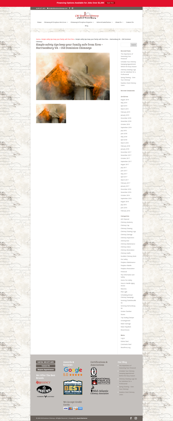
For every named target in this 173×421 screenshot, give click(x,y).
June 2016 (124, 208)
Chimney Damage (126, 234)
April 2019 (124, 106)
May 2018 (124, 137)
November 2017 (126, 155)
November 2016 (126, 192)
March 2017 (124, 180)
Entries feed (124, 341)
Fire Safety (124, 259)
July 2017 (124, 167)
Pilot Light (124, 292)
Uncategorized (125, 321)
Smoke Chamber (126, 311)
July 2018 (124, 130)
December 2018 (126, 118)
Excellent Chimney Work (128, 256)
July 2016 (124, 205)
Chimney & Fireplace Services (55, 22)
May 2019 (124, 103)
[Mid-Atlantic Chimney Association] (100, 394)
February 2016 (125, 211)
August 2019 (125, 100)
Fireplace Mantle (126, 265)
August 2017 (125, 164)
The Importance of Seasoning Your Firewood (127, 56)
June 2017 (124, 171)
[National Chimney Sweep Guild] (94, 377)
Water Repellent (126, 327)
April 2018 (124, 140)
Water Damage (126, 324)
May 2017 (124, 174)
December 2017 (126, 152)
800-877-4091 (41, 8)
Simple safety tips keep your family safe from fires (58, 39)
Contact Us (130, 22)
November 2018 (126, 121)
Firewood (124, 272)
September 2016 (126, 198)
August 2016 (125, 201)
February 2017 (125, 183)
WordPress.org (125, 347)
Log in (123, 338)
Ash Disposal (125, 219)
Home (39, 22)
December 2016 (126, 189)
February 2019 (125, 112)
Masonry (123, 289)
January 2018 (125, 149)
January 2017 (125, 186)
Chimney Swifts (126, 253)
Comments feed (126, 344)
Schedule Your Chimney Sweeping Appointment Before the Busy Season (129, 64)
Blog (86, 26)
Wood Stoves (125, 330)
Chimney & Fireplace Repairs (81, 22)
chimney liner (125, 241)
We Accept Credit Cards (72, 403)
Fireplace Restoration (128, 268)
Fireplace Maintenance (128, 262)
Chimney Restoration (127, 250)
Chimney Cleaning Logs (128, 231)
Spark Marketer (82, 418)
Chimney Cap (125, 225)
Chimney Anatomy (127, 222)
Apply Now (110, 3)
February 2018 (125, 146)
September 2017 (126, 161)
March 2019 (124, 109)
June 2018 (124, 133)
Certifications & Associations (99, 363)
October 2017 (125, 158)
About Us (118, 22)
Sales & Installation (104, 22)
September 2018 (126, 127)
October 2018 (125, 124)
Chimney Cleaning (126, 228)
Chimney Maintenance (128, 244)
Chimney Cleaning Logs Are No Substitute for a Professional (128, 72)
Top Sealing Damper (127, 318)
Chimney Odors (126, 247)
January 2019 (125, 115)
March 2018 (124, 143)
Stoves (123, 314)
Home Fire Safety (126, 280)
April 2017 (124, 177)
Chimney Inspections (127, 238)
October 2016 (125, 195)
